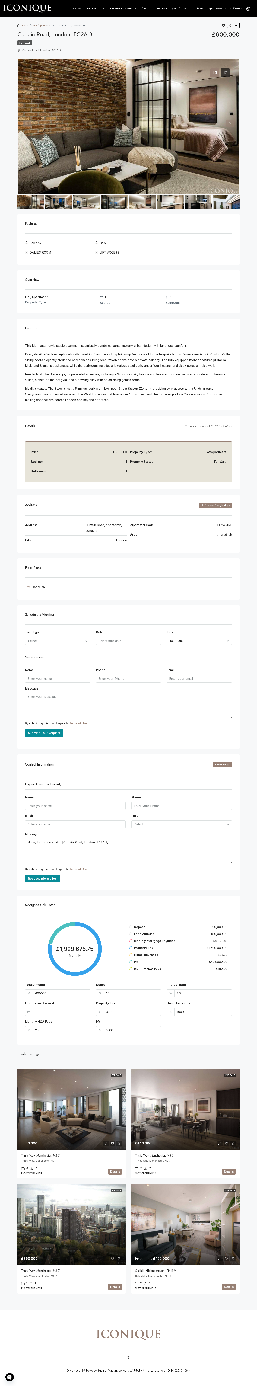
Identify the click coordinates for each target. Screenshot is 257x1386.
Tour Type (32, 632)
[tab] (214, 72)
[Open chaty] (9, 1377)
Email (170, 670)
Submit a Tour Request (44, 733)
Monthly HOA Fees (38, 1021)
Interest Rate (176, 985)
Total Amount (35, 985)
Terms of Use (78, 723)
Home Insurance (179, 1003)
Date (99, 632)
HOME (77, 8)
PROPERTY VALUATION (172, 8)
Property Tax (105, 1003)
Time (170, 632)
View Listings (222, 764)
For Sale (24, 42)
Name (29, 670)
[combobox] (57, 641)
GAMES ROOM (40, 252)
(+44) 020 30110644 (228, 8)
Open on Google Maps (217, 505)
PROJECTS (93, 8)
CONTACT (200, 8)
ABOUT (146, 8)
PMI (98, 1021)
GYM (103, 243)
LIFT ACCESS (109, 252)
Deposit (101, 985)
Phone (100, 670)
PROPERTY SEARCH (123, 8)
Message (32, 688)
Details (115, 1171)
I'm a (134, 816)
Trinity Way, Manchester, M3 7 (40, 1155)
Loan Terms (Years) (39, 1003)
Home (25, 25)
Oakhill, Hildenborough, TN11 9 (155, 1271)
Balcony (35, 243)
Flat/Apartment (42, 25)
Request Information (42, 878)
